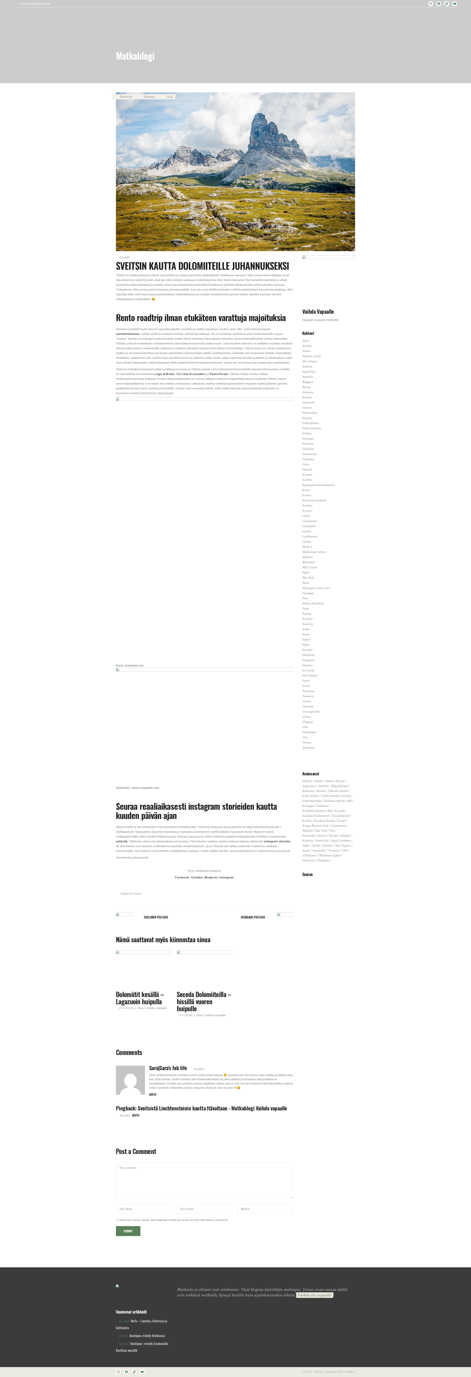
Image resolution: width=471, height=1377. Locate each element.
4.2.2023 (124, 1336)
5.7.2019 (186, 1015)
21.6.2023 (124, 1321)
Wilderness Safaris (330, 855)
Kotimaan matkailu (314, 500)
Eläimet (307, 408)
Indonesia (308, 459)
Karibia (307, 480)
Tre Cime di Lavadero (191, 374)
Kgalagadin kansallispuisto (318, 485)
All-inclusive (309, 361)
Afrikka (307, 346)
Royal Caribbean (341, 840)
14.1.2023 (124, 1344)
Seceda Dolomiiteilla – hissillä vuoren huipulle (204, 1001)
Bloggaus (307, 382)
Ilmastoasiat (309, 454)
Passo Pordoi (219, 374)
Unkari (306, 717)
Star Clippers (310, 675)
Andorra (307, 366)
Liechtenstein (310, 536)
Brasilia (306, 397)
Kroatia (307, 511)
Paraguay (308, 593)
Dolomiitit (126, 97)
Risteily (345, 835)
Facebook (182, 877)
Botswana (308, 791)
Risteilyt (307, 619)
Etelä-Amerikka (311, 428)
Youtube (196, 877)
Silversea (328, 845)
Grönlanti (308, 449)
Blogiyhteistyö (339, 786)
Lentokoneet (309, 521)
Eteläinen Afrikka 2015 (338, 801)
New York (308, 578)
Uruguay (307, 722)
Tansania (308, 696)
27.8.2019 (126, 1008)
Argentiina (308, 371)
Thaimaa (307, 706)
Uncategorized (310, 711)
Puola (305, 608)
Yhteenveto (308, 860)
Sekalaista (308, 655)
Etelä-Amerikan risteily (335, 796)
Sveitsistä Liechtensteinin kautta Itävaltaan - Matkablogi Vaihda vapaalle (212, 1108)
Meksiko (307, 557)
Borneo (306, 387)
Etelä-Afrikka (310, 423)
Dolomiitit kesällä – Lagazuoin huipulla (140, 997)
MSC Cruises (309, 567)
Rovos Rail (322, 840)
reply (152, 1094)
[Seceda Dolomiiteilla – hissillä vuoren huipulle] (204, 968)
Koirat (306, 490)
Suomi (306, 681)
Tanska (306, 701)
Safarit (306, 639)
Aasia (305, 341)
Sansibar (307, 650)
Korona (306, 495)
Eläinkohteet (309, 413)
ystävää (121, 841)
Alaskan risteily (311, 356)
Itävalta (307, 469)
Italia (169, 97)
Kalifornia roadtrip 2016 (317, 811)
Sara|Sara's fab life (168, 1068)
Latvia (306, 516)
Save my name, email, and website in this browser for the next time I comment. (174, 1220)
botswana (307, 392)
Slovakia (307, 665)
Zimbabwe (308, 748)
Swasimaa (308, 691)
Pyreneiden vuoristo (314, 835)
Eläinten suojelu (338, 791)
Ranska (306, 614)
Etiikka (307, 433)
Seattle (316, 845)
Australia (307, 377)
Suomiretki (319, 850)
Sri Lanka (308, 670)
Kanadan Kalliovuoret (315, 816)
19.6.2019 (124, 257)
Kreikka (307, 505)
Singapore (308, 660)
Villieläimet (309, 732)
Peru (305, 598)
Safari (306, 845)
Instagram (227, 877)
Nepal (305, 572)
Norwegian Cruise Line (316, 588)
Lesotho (306, 531)
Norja (305, 583)
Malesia (306, 547)
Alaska (306, 351)
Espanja (307, 418)
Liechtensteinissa (127, 334)
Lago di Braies (165, 374)
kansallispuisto (341, 816)
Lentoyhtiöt (309, 526)
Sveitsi (306, 686)
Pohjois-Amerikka (313, 603)
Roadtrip (307, 624)
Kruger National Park (315, 826)
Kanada (307, 474)
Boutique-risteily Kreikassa (147, 1335)
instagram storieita (277, 841)
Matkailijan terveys (314, 552)
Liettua (306, 541)
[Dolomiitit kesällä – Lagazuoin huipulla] (143, 968)
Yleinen (306, 742)
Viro (305, 737)
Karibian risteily (324, 821)
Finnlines (307, 444)
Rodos (305, 629)
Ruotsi (306, 634)
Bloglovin (211, 877)
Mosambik (308, 562)
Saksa (305, 645)
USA (305, 727)
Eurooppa (149, 97)
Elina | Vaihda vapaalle (152, 1008)
